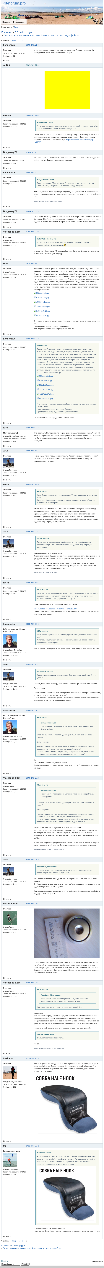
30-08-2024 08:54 (32, 904)
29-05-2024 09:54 (32, 532)
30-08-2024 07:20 (32, 778)
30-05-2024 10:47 (32, 664)
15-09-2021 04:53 (32, 211)
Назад (13, 40)
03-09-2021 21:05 (32, 45)
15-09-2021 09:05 (32, 232)
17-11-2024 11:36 (32, 1058)
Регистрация (18, 22)
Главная (6, 32)
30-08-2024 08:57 (32, 983)
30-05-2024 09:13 (32, 624)
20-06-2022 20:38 (32, 428)
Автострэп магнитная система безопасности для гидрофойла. (41, 35)
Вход (16, 27)
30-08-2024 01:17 (32, 710)
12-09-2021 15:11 (32, 152)
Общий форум (23, 32)
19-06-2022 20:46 (32, 339)
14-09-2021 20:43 (32, 173)
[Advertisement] (67, 90)
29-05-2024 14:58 (32, 583)
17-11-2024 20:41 (32, 1146)
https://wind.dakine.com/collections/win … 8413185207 (55, 609)
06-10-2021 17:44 (32, 264)
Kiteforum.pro (14, 3)
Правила (6, 22)
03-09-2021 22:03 (32, 115)
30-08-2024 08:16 (32, 860)
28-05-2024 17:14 (32, 451)
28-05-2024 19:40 (32, 484)
